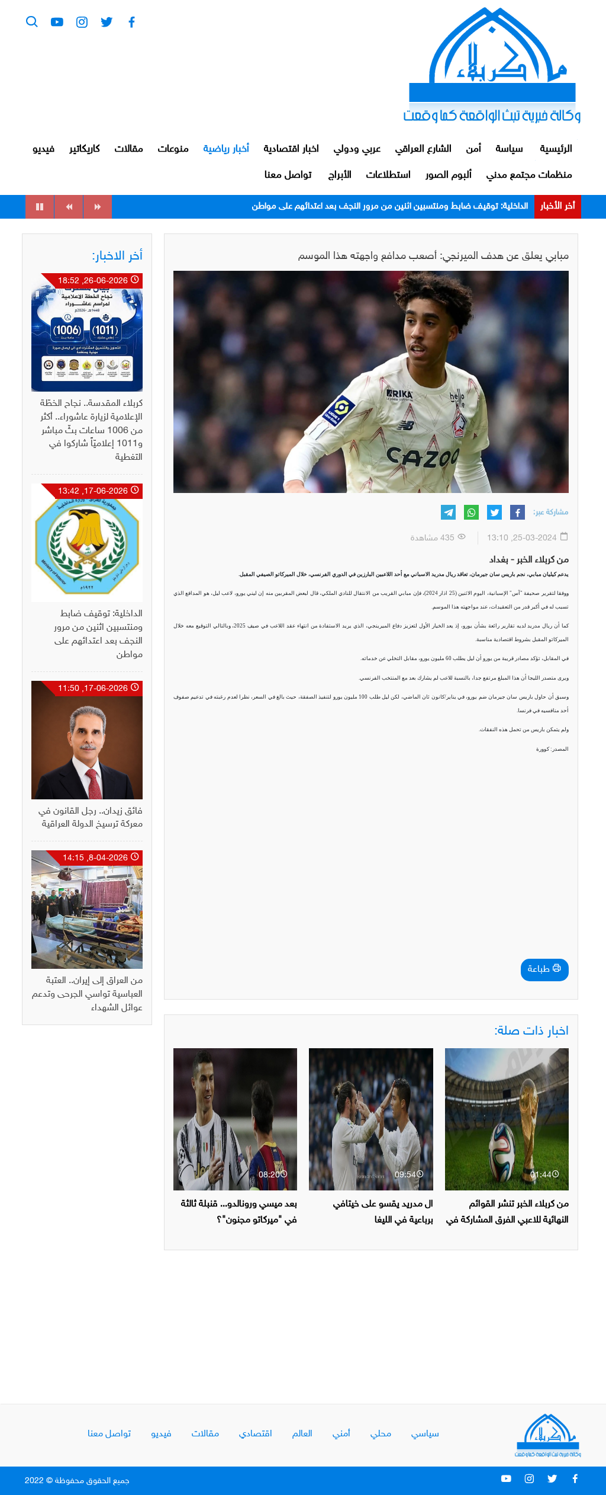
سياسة (509, 149)
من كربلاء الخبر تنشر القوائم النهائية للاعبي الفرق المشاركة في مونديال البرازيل (507, 1220)
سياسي (425, 1434)
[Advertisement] (371, 873)
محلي (380, 1434)
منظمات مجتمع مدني (529, 175)
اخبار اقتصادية (291, 149)
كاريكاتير (84, 149)
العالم (302, 1434)
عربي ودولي (357, 149)
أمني (341, 1434)
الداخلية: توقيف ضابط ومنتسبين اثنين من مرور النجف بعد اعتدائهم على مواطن (390, 206)
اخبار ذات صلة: (531, 1031)
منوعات (173, 149)
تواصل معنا (288, 175)
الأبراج (340, 175)
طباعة (540, 969)
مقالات (129, 149)
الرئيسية (556, 149)
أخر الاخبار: (117, 256)
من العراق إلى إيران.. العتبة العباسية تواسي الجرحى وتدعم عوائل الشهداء (87, 994)
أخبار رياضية (226, 149)
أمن (473, 149)
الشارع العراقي (423, 149)
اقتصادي (255, 1434)
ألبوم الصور (449, 175)
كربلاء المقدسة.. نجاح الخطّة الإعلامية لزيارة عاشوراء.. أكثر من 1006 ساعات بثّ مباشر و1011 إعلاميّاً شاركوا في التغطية (91, 430)
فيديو (43, 149)
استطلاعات (388, 175)
